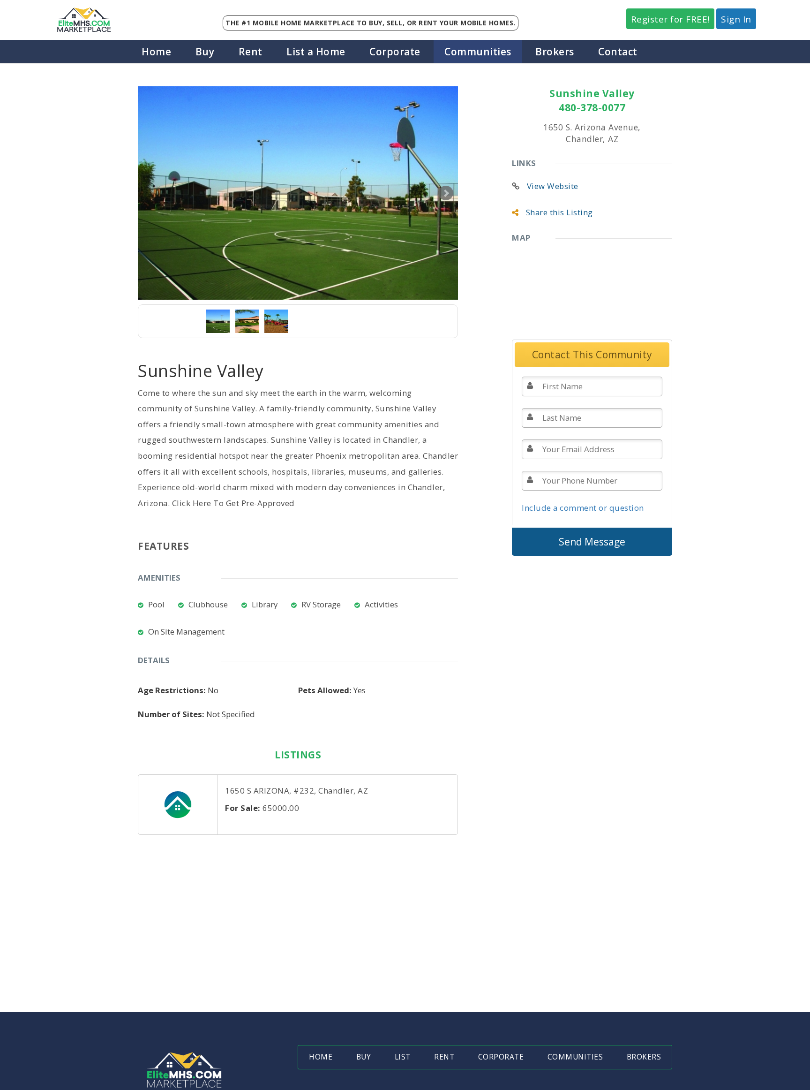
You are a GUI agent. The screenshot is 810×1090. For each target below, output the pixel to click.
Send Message (592, 541)
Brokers (554, 51)
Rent (250, 51)
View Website (552, 186)
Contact (618, 51)
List (403, 1057)
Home (156, 51)
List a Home (315, 51)
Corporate (394, 51)
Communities (477, 51)
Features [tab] (163, 546)
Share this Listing (559, 212)
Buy (205, 51)
